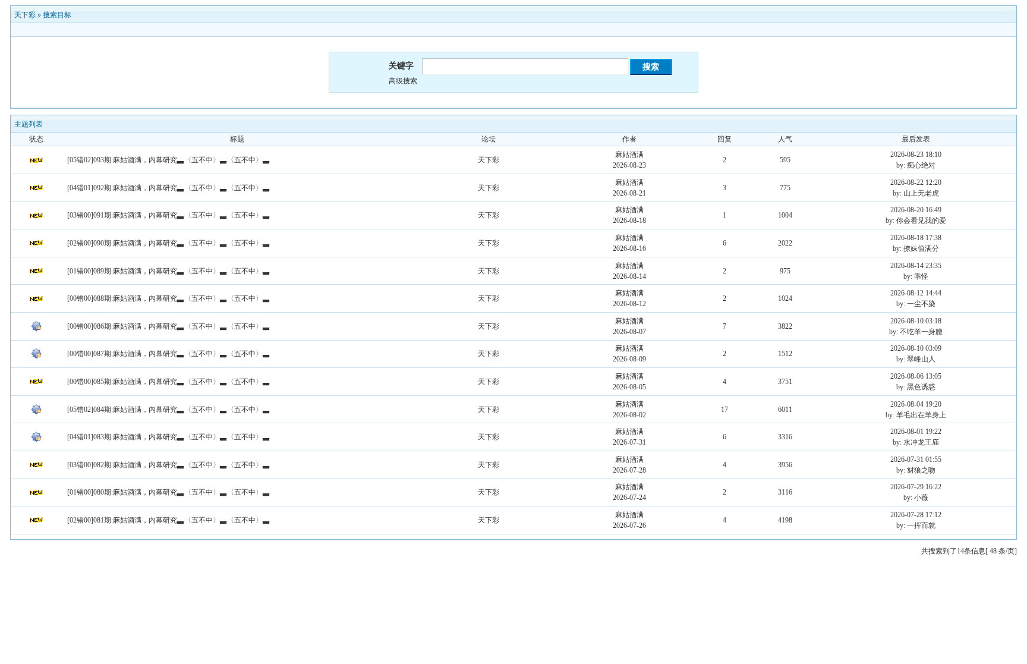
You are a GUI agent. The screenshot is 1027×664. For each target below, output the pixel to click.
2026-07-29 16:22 (915, 487)
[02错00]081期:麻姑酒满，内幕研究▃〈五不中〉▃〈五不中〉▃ (168, 520)
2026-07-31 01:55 (915, 459)
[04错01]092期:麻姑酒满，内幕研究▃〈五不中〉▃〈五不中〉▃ (168, 188)
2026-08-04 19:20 (915, 404)
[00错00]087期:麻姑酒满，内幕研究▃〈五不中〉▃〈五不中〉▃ (168, 354)
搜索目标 (57, 15)
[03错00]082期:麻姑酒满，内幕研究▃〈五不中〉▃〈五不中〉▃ (168, 465)
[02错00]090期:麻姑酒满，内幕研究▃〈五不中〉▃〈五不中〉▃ (168, 243)
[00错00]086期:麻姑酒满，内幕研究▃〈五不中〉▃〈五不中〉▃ (168, 326)
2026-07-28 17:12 (915, 515)
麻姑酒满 (629, 154)
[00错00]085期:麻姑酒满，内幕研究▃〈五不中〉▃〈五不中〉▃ (168, 381)
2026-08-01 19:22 (915, 431)
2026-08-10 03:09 (915, 348)
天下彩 (25, 15)
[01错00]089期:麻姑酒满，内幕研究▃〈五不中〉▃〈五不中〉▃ (168, 271)
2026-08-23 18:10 (915, 154)
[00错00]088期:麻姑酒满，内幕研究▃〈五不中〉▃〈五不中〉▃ (168, 298)
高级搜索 (403, 81)
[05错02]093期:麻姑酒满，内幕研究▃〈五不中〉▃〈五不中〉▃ (168, 160)
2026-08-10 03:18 (915, 321)
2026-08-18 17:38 (915, 238)
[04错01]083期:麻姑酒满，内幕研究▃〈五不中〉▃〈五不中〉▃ (168, 437)
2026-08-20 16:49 (915, 210)
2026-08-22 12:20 (915, 182)
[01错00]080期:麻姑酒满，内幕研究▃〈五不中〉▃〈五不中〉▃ (168, 492)
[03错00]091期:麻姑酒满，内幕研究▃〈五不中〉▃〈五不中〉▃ (168, 215)
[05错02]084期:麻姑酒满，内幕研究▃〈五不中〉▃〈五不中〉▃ (168, 409)
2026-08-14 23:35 (915, 266)
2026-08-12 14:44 (915, 293)
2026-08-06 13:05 (915, 376)
